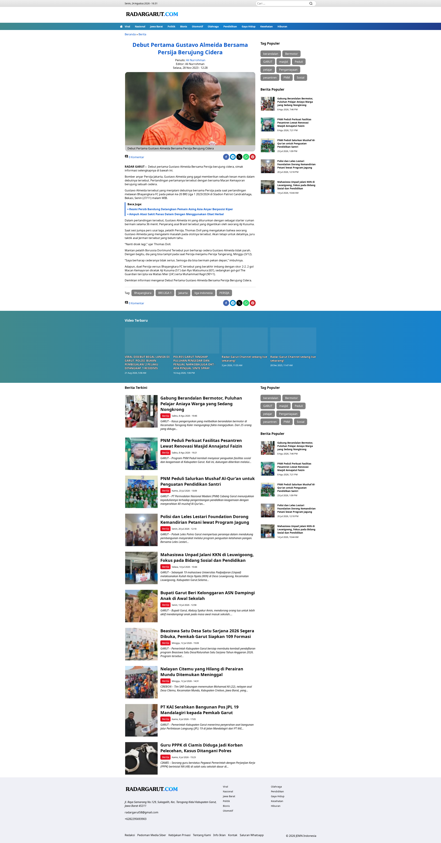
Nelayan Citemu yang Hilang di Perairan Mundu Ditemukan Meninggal (201, 671)
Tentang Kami (202, 835)
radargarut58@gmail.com (141, 812)
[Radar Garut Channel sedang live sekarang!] (245, 340)
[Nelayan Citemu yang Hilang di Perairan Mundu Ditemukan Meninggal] (141, 682)
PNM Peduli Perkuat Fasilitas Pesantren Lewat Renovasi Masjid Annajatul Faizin (294, 122)
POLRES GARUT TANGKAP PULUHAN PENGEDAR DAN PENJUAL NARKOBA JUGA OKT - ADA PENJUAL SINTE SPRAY (194, 362)
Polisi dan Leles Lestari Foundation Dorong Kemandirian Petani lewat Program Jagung (296, 164)
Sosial (300, 77)
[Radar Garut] (152, 15)
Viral (127, 26)
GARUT (267, 62)
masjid (283, 62)
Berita (142, 34)
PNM (287, 77)
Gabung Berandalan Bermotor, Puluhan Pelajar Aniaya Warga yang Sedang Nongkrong (295, 102)
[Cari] (311, 3)
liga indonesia (203, 293)
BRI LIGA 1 (165, 293)
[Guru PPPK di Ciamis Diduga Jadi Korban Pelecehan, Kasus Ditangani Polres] (141, 758)
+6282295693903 (135, 819)
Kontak (232, 835)
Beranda (130, 34)
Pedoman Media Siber (151, 835)
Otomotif (197, 26)
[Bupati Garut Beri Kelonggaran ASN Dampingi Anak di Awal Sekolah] (141, 606)
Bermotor (291, 54)
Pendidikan (230, 26)
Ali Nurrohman (195, 60)
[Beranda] (121, 26)
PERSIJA (224, 293)
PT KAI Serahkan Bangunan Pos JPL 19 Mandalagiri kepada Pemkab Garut (199, 709)
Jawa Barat (156, 26)
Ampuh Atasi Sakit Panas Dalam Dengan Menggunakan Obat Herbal (176, 214)
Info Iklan (219, 835)
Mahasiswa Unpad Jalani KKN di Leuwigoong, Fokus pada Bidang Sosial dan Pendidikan (296, 185)
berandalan (270, 54)
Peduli (299, 62)
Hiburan (282, 26)
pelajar (267, 69)
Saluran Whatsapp (252, 835)
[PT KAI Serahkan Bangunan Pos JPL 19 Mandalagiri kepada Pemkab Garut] (141, 720)
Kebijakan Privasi (179, 835)
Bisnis (183, 26)
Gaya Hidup (248, 26)
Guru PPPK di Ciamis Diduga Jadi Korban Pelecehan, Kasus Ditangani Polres (201, 747)
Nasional (140, 26)
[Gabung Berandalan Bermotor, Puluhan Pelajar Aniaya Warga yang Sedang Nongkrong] (268, 104)
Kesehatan (266, 26)
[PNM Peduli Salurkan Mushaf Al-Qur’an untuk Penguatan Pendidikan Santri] (268, 145)
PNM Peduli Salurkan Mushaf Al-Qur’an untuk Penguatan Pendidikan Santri (296, 143)
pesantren (270, 77)
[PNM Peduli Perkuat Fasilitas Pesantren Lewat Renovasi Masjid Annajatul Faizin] (268, 124)
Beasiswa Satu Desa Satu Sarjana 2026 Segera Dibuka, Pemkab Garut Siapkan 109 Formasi (207, 633)
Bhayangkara (142, 293)
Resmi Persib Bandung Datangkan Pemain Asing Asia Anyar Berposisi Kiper (181, 209)
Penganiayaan (288, 69)
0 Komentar (136, 157)
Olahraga (213, 26)
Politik (171, 26)
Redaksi (130, 835)
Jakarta (183, 293)
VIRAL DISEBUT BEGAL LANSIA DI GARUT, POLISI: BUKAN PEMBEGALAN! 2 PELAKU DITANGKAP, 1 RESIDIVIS (147, 362)
